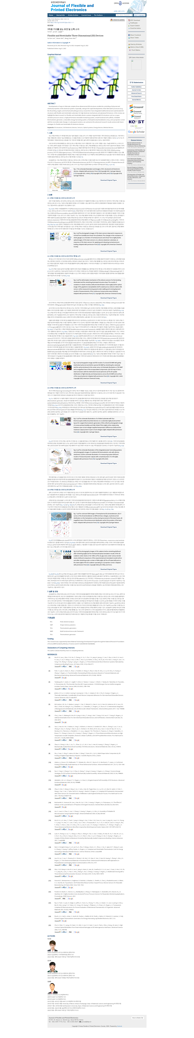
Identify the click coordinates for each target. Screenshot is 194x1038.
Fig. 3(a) (67, 276)
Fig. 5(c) (83, 410)
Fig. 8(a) (72, 542)
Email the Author (135, 28)
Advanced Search (136, 93)
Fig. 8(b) (51, 574)
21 (48, 271)
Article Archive (73, 15)
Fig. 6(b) (79, 486)
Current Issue (86, 15)
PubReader (134, 23)
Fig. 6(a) (121, 446)
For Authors (98, 15)
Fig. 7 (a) (63, 505)
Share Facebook (135, 35)
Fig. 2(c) (55, 224)
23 (91, 354)
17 (74, 173)
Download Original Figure (109, 180)
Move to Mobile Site (137, 1018)
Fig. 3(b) (101, 305)
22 (105, 317)
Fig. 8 (50, 540)
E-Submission (137, 82)
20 (74, 211)
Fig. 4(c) (75, 336)
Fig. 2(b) (50, 224)
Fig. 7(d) (111, 509)
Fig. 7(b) (69, 505)
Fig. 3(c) (121, 310)
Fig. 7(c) (105, 509)
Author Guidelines (136, 87)
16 (111, 164)
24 (83, 401)
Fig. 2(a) (51, 209)
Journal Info (60, 15)
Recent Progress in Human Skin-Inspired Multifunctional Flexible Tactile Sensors (135, 169)
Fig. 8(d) (57, 583)
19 (113, 164)
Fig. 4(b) (64, 331)
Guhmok (119, 1026)
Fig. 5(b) (59, 407)
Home (51, 15)
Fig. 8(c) (57, 574)
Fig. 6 (50, 441)
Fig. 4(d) (97, 340)
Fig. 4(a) (49, 329)
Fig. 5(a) (55, 405)
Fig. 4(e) (86, 347)
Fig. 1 (108, 164)
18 (91, 173)
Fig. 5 (50, 398)
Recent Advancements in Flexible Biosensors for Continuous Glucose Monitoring (136, 144)
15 (82, 157)
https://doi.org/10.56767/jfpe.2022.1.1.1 (62, 22)
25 (68, 542)
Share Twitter (134, 37)
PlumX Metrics (136, 50)
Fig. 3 (50, 269)
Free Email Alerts (136, 96)
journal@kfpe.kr (86, 1022)
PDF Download (135, 20)
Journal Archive (136, 90)
